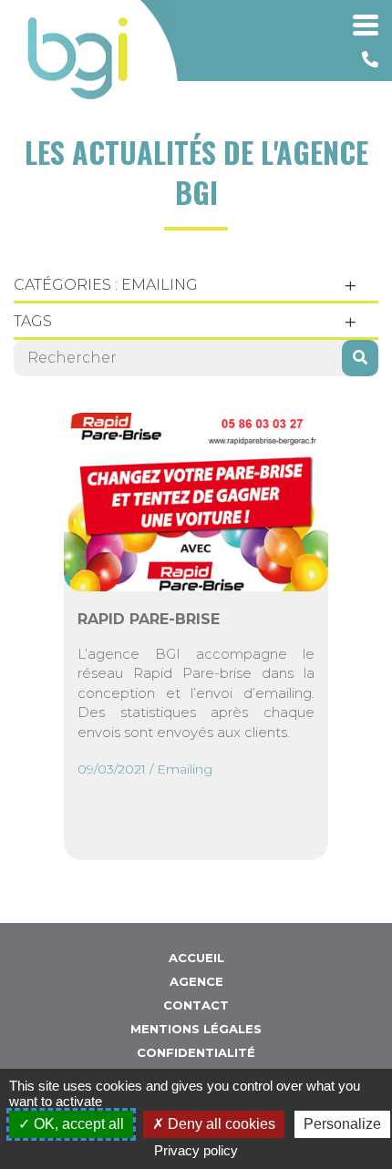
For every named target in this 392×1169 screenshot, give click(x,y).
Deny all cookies (219, 1124)
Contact (196, 1005)
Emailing (184, 769)
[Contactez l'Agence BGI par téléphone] (370, 60)
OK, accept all (77, 1124)
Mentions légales (196, 1028)
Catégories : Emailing (106, 284)
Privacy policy (196, 1150)
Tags (33, 321)
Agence (196, 981)
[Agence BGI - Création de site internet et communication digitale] (77, 58)
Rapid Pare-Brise (148, 619)
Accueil (196, 957)
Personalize (342, 1124)
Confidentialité (196, 1052)
